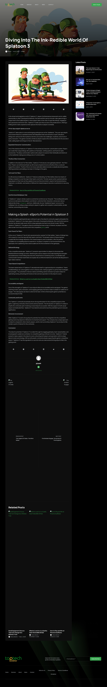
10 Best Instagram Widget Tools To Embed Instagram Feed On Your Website (93, 92)
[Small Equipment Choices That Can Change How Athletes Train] (17, 569)
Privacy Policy (51, 670)
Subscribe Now (96, 659)
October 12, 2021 (90, 119)
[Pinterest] (34, 109)
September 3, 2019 (91, 96)
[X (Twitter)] (24, 109)
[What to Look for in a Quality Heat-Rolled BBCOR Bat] (38, 569)
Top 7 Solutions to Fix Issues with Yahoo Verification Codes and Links (93, 115)
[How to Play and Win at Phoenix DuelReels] (59, 569)
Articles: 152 (39, 370)
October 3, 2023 (90, 72)
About (36, 4)
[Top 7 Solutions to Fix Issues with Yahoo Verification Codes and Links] (80, 116)
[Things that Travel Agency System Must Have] (80, 105)
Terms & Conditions (63, 670)
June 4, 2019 (89, 107)
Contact (51, 4)
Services (29, 4)
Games (23, 51)
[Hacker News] (64, 109)
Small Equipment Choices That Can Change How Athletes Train (16, 632)
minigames (23, 203)
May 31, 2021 (89, 83)
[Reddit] (54, 109)
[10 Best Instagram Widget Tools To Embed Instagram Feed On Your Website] (80, 93)
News (43, 4)
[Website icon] (38, 367)
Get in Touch (96, 4)
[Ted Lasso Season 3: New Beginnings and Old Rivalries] (80, 70)
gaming (43, 227)
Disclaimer (53, 674)
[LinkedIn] (44, 109)
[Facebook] (14, 109)
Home (21, 4)
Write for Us (42, 670)
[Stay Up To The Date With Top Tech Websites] (80, 82)
